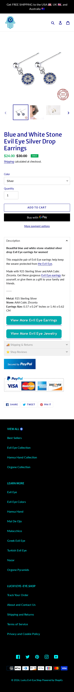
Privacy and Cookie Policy (23, 633)
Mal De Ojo (14, 521)
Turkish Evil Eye (17, 550)
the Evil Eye (45, 263)
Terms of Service (17, 624)
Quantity (9, 188)
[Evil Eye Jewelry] (34, 337)
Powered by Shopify (52, 680)
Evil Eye (12, 492)
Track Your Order (17, 595)
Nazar (11, 560)
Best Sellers (14, 437)
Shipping (9, 161)
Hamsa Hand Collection (22, 457)
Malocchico (14, 531)
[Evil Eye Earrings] (34, 324)
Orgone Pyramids (18, 569)
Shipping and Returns (20, 614)
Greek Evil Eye (16, 540)
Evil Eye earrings (51, 275)
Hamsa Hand (15, 511)
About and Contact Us (21, 604)
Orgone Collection (18, 467)
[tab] (37, 240)
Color (7, 174)
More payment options (37, 226)
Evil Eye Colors (16, 501)
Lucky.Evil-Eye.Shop (31, 680)
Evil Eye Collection (19, 447)
